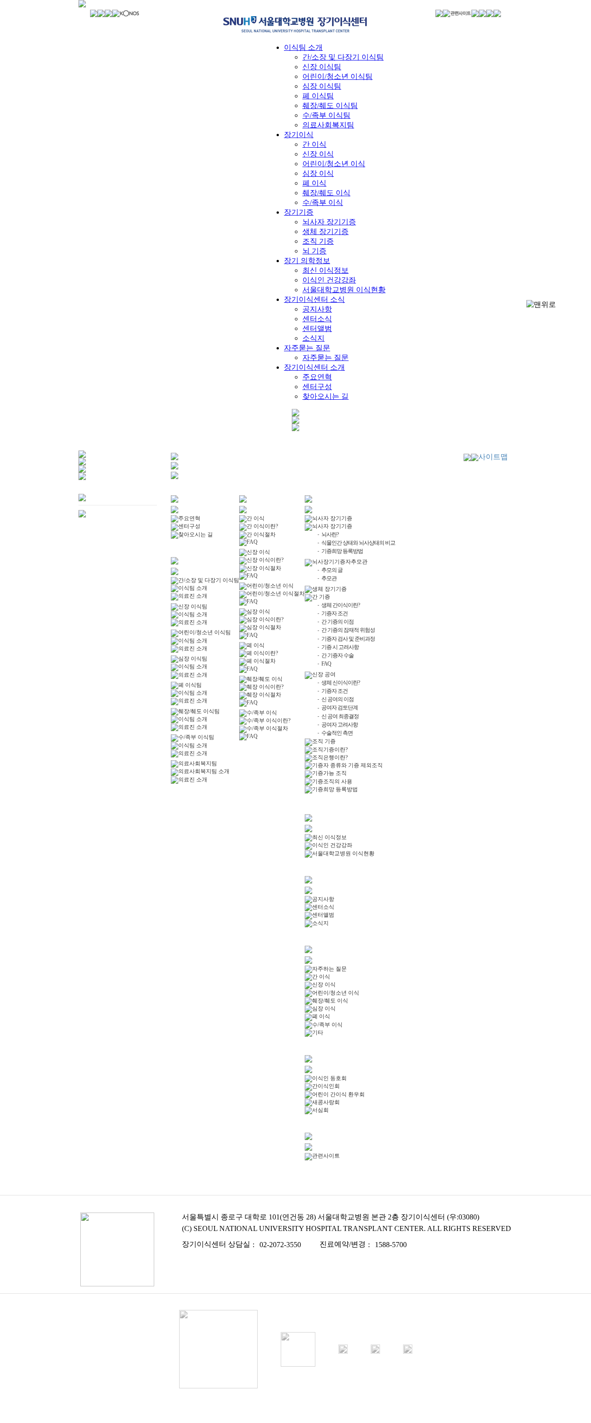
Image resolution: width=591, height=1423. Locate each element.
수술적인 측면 (337, 733)
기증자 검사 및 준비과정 (348, 639)
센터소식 (317, 319)
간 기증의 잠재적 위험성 (348, 630)
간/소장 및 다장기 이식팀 (343, 57)
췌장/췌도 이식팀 (330, 105)
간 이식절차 (261, 534)
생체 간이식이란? (340, 605)
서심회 (320, 1110)
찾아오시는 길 (325, 396)
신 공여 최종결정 (340, 716)
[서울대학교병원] (108, 14)
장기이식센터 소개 (314, 367)
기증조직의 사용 (332, 781)
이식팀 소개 (303, 47)
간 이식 (314, 144)
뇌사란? (329, 534)
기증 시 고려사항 (340, 647)
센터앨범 (317, 328)
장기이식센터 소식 (314, 299)
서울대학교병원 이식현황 (344, 290)
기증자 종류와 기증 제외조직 (347, 765)
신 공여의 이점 (337, 699)
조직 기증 (318, 241)
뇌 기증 (314, 251)
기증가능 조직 (329, 773)
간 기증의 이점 (337, 621)
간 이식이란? (262, 526)
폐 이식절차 (261, 661)
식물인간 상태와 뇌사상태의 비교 (358, 543)
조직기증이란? (330, 749)
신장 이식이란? (265, 560)
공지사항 (317, 309)
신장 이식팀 (321, 67)
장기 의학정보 (307, 260)
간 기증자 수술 (337, 655)
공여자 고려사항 (339, 724)
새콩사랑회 (326, 1102)
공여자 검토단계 (339, 707)
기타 (317, 1032)
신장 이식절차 (264, 568)
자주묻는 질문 (307, 348)
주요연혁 (317, 377)
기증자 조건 (334, 613)
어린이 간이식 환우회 (338, 1094)
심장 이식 (318, 173)
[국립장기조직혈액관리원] (130, 15)
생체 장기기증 (325, 231)
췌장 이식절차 (264, 694)
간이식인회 (326, 1086)
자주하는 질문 (329, 969)
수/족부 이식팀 (326, 115)
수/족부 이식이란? (268, 720)
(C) (187, 1228)
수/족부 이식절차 (267, 728)
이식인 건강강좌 (329, 280)
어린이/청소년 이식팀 (337, 76)
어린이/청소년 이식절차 (276, 593)
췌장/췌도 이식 (326, 193)
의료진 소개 (192, 596)
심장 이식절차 (264, 627)
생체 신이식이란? (340, 682)
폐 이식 (314, 183)
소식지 (313, 338)
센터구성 (317, 386)
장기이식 (299, 134)
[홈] (93, 14)
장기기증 (299, 212)
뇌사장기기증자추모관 (340, 561)
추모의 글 (332, 570)
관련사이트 (326, 1156)
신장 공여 (324, 674)
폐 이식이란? (262, 653)
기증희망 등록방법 (342, 551)
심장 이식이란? (265, 619)
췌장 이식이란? (265, 687)
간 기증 (321, 597)
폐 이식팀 (318, 96)
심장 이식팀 (321, 86)
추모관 (329, 578)
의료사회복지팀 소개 (203, 771)
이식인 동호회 (329, 1078)
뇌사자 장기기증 (329, 222)
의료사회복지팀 (328, 125)
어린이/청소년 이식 (333, 164)
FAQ (252, 542)
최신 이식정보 (325, 270)
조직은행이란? (330, 757)
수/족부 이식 (322, 202)
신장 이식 (318, 154)
